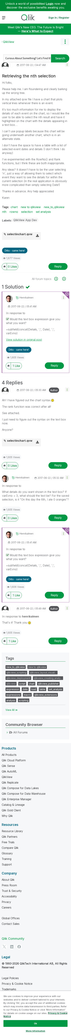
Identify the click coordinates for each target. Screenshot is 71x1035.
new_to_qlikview (54, 207)
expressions (13, 694)
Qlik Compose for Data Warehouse (23, 793)
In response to (15, 313)
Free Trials (8, 842)
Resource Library (12, 831)
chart (14, 207)
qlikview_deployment (18, 678)
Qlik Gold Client (11, 810)
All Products (9, 754)
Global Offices (11, 918)
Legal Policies (10, 978)
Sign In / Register (58, 17)
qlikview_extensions (45, 694)
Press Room (9, 885)
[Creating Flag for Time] (58, 279)
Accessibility (9, 896)
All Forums (20, 732)
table (42, 689)
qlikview (11, 683)
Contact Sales (10, 923)
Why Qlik (7, 816)
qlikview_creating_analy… (48, 678)
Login (49, 3)
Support (7, 864)
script (22, 683)
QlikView (8, 42)
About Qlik (8, 879)
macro (27, 694)
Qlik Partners (9, 836)
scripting (23, 700)
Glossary (7, 853)
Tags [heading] (10, 658)
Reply (58, 266)
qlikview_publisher (48, 683)
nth (4, 211)
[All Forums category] (7, 732)
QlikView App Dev (25, 220)
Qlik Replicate (10, 782)
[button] (67, 64)
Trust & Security (12, 891)
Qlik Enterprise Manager (16, 799)
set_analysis (55, 689)
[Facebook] (19, 946)
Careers (6, 907)
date (25, 689)
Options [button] (65, 41)
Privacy (6, 902)
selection (27, 211)
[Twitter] (4, 946)
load (33, 689)
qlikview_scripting (16, 672)
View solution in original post (24, 339)
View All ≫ (12, 709)
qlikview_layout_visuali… (43, 672)
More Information (35, 1030)
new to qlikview (31, 207)
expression (12, 689)
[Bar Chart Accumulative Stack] (64, 279)
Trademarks (9, 989)
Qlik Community (13, 938)
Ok (35, 1023)
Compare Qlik (10, 847)
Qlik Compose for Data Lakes (20, 788)
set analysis (43, 211)
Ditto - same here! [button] (15, 250)
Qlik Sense (8, 766)
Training (6, 859)
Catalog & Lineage (13, 804)
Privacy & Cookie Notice (17, 983)
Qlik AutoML (9, 771)
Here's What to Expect (37, 31)
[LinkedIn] (11, 946)
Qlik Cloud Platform (14, 760)
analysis (10, 700)
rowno (13, 211)
